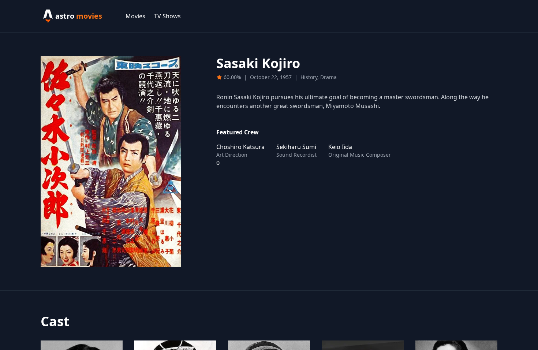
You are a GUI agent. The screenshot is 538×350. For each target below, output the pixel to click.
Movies (135, 16)
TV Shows (167, 16)
